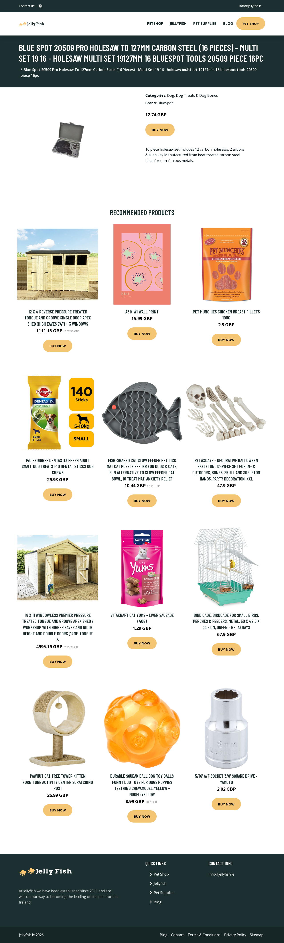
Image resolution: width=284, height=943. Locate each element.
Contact (177, 934)
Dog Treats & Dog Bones (197, 95)
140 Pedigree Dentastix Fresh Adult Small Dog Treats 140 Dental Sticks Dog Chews (58, 466)
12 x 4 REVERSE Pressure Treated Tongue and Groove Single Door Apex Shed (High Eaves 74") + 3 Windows (57, 318)
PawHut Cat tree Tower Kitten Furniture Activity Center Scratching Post (58, 782)
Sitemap (256, 934)
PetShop (155, 23)
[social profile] (40, 6)
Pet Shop (251, 23)
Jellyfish (178, 23)
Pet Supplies (205, 23)
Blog (228, 23)
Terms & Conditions (204, 934)
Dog (170, 95)
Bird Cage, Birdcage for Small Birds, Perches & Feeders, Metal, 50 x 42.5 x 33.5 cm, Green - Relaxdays (226, 621)
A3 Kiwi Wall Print (142, 311)
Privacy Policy (235, 934)
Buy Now (160, 130)
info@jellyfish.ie (250, 6)
